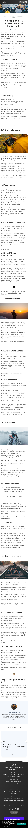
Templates (5, 800)
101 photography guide (8, 694)
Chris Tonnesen (5, 249)
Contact (11, 805)
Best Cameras (9, 781)
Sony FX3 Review (19, 788)
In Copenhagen (11, 776)
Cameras (6, 767)
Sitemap (6, 805)
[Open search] (20, 2)
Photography (10, 28)
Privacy (12, 804)
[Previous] (1, 741)
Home (4, 16)
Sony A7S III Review (9, 788)
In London (21, 774)
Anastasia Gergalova (14, 712)
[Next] (26, 741)
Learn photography (18, 798)
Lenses (11, 767)
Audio (10, 769)
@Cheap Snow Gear (14, 445)
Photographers (19, 16)
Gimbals (21, 767)
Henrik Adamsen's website (11, 517)
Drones (16, 767)
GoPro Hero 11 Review (8, 792)
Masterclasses (20, 800)
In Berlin (18, 776)
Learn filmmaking (8, 798)
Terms (7, 804)
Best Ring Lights (17, 783)
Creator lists (11, 16)
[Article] (14, 733)
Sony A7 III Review (19, 792)
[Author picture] (14, 707)
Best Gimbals (8, 783)
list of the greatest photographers (16, 698)
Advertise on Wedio (19, 805)
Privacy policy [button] (5, 826)
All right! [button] (22, 823)
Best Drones (17, 781)
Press (21, 804)
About (16, 804)
